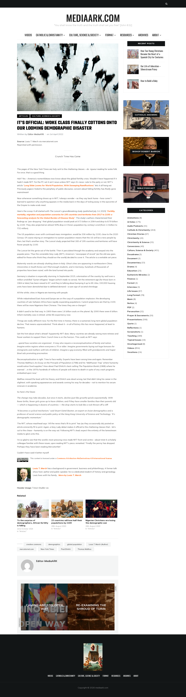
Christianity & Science (138, 242)
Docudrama (133, 254)
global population (74, 544)
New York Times (47, 549)
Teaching (132, 336)
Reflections (133, 327)
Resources (126, 35)
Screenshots (133, 331)
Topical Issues (134, 340)
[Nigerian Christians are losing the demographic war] (101, 509)
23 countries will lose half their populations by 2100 (66, 521)
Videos (28, 35)
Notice (130, 303)
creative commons (33, 544)
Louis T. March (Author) (98, 544)
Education (132, 270)
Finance (131, 278)
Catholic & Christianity (49, 35)
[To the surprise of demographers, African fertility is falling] (33, 509)
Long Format (133, 295)
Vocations (132, 352)
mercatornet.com (27, 549)
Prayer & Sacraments (138, 315)
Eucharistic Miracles (137, 274)
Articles (23, 116)
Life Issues (132, 291)
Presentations (134, 319)
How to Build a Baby (149, 80)
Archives (143, 35)
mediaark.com (93, 17)
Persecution (133, 311)
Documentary (134, 262)
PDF (129, 307)
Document (132, 258)
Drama (130, 266)
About (155, 35)
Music (130, 299)
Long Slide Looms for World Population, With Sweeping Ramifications (59, 185)
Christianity (133, 238)
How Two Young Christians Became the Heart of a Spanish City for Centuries (152, 54)
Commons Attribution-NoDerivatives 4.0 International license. (84, 458)
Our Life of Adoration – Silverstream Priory (151, 68)
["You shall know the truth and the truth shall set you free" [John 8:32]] (93, 645)
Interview (132, 287)
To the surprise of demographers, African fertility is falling (32, 523)
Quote (130, 323)
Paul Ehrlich (66, 549)
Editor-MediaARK (36, 134)
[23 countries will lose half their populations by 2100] (67, 509)
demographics (54, 544)
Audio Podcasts (135, 226)
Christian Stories (135, 234)
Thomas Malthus (84, 549)
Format (109, 35)
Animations (133, 218)
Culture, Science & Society (84, 35)
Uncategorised (134, 344)
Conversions (133, 246)
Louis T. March (40, 468)
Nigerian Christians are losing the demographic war (100, 521)
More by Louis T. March (70, 475)
